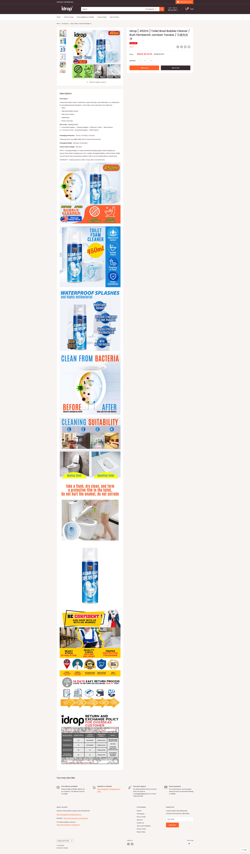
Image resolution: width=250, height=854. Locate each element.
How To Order (114, 17)
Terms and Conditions (144, 826)
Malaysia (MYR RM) (63, 841)
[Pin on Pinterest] (181, 46)
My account (172, 10)
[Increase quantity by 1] (151, 60)
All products (65, 23)
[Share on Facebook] (177, 46)
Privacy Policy (141, 829)
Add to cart (144, 68)
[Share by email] (189, 46)
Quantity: (132, 60)
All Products (140, 814)
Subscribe (172, 825)
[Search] (161, 9)
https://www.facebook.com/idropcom (68, 825)
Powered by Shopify (62, 848)
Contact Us (140, 823)
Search (139, 811)
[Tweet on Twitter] (185, 46)
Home (59, 17)
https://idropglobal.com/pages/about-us (69, 814)
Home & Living (68, 17)
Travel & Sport (101, 17)
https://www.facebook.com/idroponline (76, 818)
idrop (131, 47)
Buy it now (175, 68)
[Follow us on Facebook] (128, 844)
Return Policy (141, 832)
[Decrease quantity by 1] (139, 60)
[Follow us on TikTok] (132, 844)
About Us (140, 820)
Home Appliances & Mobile (85, 17)
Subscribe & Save (186, 2)
